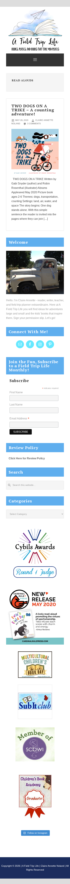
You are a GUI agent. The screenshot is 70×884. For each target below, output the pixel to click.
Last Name (16, 404)
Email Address (19, 419)
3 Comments (34, 123)
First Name (16, 392)
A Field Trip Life (35, 29)
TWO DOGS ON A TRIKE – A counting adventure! (32, 110)
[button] (35, 59)
